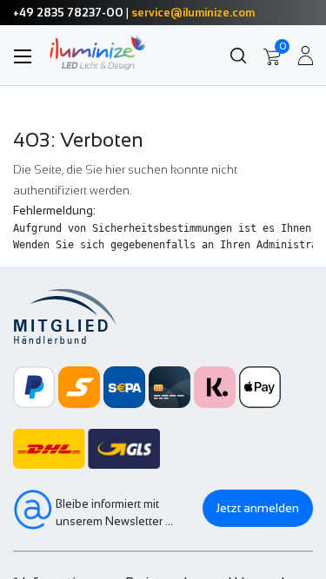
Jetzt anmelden (257, 508)
